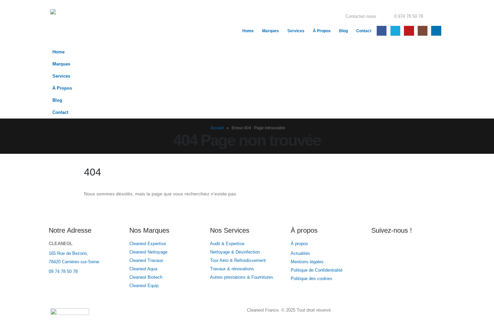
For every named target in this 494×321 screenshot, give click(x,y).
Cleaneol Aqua (143, 269)
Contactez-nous (360, 16)
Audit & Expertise (227, 243)
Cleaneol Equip (144, 285)
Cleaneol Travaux (146, 260)
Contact (363, 31)
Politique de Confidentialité (316, 270)
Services (295, 31)
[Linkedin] (434, 248)
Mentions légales (307, 262)
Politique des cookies (311, 278)
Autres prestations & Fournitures (241, 277)
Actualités (301, 253)
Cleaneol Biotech (145, 277)
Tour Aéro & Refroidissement (238, 260)
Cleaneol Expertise (147, 243)
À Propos (322, 31)
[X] (395, 31)
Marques (270, 31)
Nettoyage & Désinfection (235, 252)
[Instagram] (422, 31)
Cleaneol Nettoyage (148, 252)
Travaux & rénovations (232, 269)
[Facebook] (381, 31)
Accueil (217, 128)
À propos (300, 243)
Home (248, 31)
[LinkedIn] (436, 31)
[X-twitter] (397, 248)
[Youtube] (409, 31)
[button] (438, 16)
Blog (343, 31)
